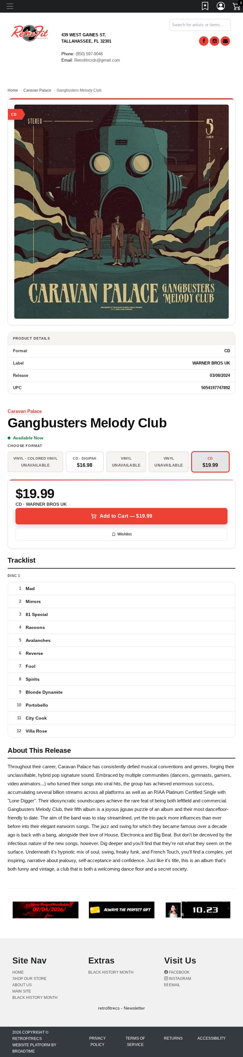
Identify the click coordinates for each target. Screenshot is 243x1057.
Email (174, 985)
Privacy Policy (97, 1041)
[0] (237, 7)
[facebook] (203, 41)
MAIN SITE (21, 991)
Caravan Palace (37, 90)
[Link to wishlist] (205, 7)
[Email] (225, 41)
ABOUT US (22, 985)
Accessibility (211, 1038)
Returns (173, 1038)
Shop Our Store (29, 978)
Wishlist (124, 534)
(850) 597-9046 (89, 53)
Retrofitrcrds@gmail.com (97, 60)
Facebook (179, 972)
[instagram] (214, 41)
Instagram (179, 978)
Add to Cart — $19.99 (126, 516)
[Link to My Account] (221, 7)
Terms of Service (135, 1041)
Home (13, 90)
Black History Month (35, 997)
